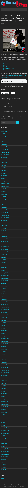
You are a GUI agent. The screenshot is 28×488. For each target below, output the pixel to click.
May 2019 (3, 357)
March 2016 (4, 443)
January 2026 (4, 149)
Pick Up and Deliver (7, 106)
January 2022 (4, 273)
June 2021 (3, 291)
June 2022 (3, 259)
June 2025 (3, 168)
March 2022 (4, 267)
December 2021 (5, 275)
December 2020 (5, 307)
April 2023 (3, 233)
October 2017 (4, 406)
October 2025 (4, 157)
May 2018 (3, 388)
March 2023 (4, 236)
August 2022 (4, 254)
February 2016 (4, 446)
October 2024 (4, 189)
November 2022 (5, 246)
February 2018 (4, 396)
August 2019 (4, 349)
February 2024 (4, 210)
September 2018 (5, 378)
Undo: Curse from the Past (10, 63)
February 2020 (4, 333)
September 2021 (5, 283)
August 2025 (4, 162)
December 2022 (5, 244)
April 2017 (3, 417)
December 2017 (5, 401)
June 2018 (3, 385)
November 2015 (5, 454)
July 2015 (3, 464)
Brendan (5, 104)
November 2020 (5, 309)
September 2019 (5, 346)
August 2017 (4, 412)
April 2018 (3, 391)
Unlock (5, 66)
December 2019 (5, 338)
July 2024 (3, 196)
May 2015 (3, 470)
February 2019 (4, 364)
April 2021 (3, 296)
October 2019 (4, 343)
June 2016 (3, 438)
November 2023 (5, 217)
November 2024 (5, 186)
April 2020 (3, 328)
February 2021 (4, 301)
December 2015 (5, 451)
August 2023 (4, 225)
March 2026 (4, 144)
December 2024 (5, 183)
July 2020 (3, 320)
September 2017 (5, 409)
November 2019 (5, 341)
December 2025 (5, 152)
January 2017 (4, 425)
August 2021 (4, 286)
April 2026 (3, 141)
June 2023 (3, 228)
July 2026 (3, 133)
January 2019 (4, 367)
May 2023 (3, 231)
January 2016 (4, 449)
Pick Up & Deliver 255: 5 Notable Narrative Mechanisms (13, 112)
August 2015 (4, 462)
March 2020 (4, 330)
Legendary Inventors (8, 68)
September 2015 (5, 459)
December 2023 (5, 215)
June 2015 (3, 467)
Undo (8, 99)
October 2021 (4, 280)
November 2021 (5, 278)
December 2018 (5, 370)
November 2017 (5, 404)
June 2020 (3, 322)
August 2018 (4, 380)
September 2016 (5, 433)
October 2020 (4, 312)
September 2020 (5, 315)
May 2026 (3, 139)
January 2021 (4, 304)
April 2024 (3, 204)
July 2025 (3, 165)
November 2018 (5, 372)
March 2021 (4, 299)
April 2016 (3, 441)
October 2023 (4, 220)
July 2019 (3, 351)
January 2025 (4, 181)
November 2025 (5, 154)
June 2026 (3, 136)
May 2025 (3, 170)
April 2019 (3, 359)
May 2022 (3, 262)
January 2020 (4, 336)
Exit (4, 65)
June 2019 (3, 354)
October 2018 (4, 375)
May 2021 (3, 294)
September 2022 (5, 252)
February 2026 (4, 147)
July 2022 (3, 257)
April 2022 (3, 265)
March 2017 (4, 420)
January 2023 (4, 241)
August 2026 (4, 131)
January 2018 (4, 399)
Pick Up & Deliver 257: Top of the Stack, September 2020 (12, 117)
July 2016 (3, 435)
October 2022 (4, 249)
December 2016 (5, 428)
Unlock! (14, 99)
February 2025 (4, 178)
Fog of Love (6, 69)
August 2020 (4, 317)
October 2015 (4, 456)
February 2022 (4, 270)
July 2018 (3, 383)
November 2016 (5, 430)
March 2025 (4, 175)
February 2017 (4, 422)
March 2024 (4, 207)
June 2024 (3, 199)
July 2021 (3, 288)
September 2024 (5, 191)
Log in (2, 478)
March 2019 (4, 362)
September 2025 (5, 160)
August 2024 (4, 194)
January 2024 (4, 212)
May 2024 (3, 202)
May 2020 (3, 325)
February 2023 (4, 238)
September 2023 (5, 223)
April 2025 (3, 173)
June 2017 (3, 414)
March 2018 (4, 393)
